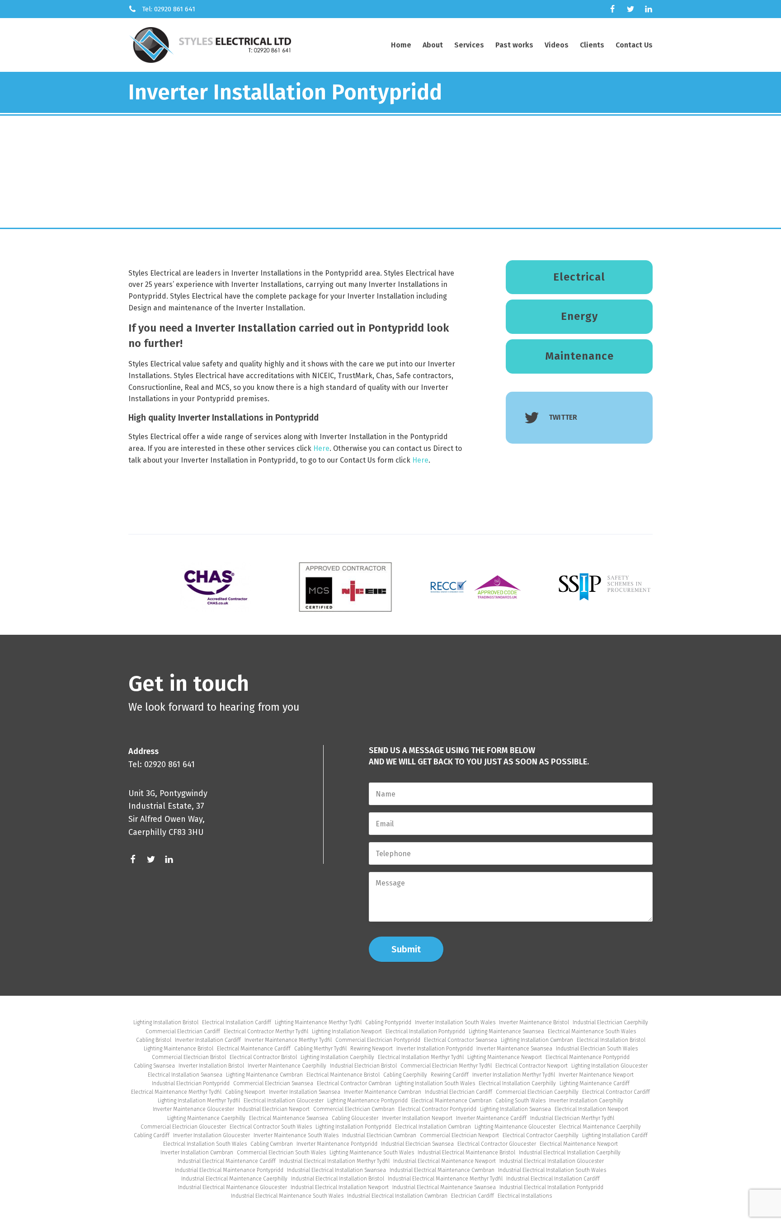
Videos (557, 45)
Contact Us (634, 45)
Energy (579, 316)
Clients (592, 45)
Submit (406, 949)
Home (401, 45)
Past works (514, 45)
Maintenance (579, 356)
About (433, 45)
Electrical (579, 277)
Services (469, 45)
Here (321, 448)
